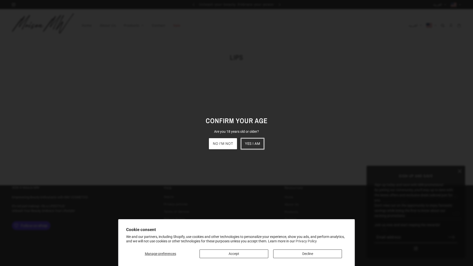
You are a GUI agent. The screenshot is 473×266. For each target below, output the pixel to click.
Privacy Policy (306, 241)
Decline (307, 254)
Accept (234, 254)
